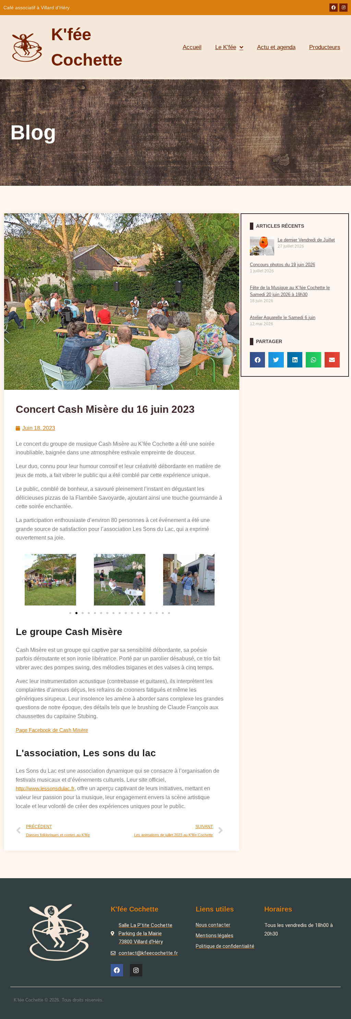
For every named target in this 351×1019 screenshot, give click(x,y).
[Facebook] (333, 7)
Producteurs (324, 47)
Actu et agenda (276, 47)
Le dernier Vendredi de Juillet (306, 239)
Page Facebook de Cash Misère (52, 730)
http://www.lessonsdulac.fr (45, 788)
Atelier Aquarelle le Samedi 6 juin (282, 317)
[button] (23, 581)
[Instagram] (343, 7)
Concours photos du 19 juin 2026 (282, 264)
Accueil (192, 47)
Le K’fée (225, 47)
